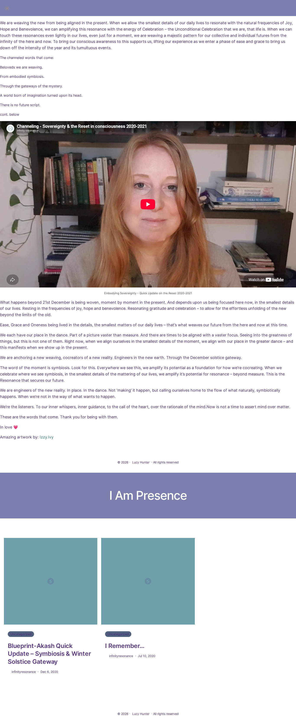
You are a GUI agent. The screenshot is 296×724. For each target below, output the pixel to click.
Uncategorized (20, 634)
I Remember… (124, 645)
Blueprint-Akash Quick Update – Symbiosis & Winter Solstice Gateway (49, 653)
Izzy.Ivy (47, 437)
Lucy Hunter (141, 462)
